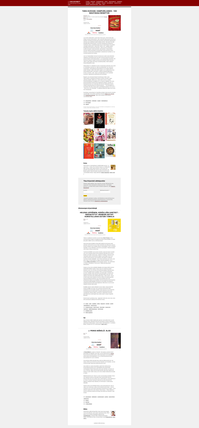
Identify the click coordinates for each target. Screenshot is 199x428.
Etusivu (87, 1)
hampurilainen (88, 100)
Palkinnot (88, 3)
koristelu (107, 303)
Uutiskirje (98, 3)
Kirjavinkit (75, 2)
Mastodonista (109, 417)
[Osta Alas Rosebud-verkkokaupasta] (99, 345)
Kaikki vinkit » (104, 324)
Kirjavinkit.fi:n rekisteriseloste (101, 201)
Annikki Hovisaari (89, 307)
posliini (111, 303)
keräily (98, 303)
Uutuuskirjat (110, 3)
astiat (90, 303)
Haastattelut (117, 3)
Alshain (87, 400)
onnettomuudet (101, 396)
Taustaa (104, 3)
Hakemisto (119, 1)
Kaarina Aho (107, 307)
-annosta (109, 93)
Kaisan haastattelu (105, 172)
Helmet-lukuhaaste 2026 (92, 4)
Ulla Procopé (100, 309)
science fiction (112, 396)
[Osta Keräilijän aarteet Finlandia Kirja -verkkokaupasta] (92, 231)
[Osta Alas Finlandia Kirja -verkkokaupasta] (93, 345)
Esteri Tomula (96, 307)
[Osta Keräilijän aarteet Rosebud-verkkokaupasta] (98, 231)
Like (84, 333)
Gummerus (85, 15)
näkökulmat (94, 396)
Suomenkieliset (100, 1)
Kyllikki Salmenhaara (93, 309)
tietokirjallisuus (104, 100)
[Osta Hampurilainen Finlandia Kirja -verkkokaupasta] (92, 31)
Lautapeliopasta (86, 415)
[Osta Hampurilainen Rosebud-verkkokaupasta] (98, 31)
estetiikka (94, 303)
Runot (106, 1)
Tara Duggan (88, 102)
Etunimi (85, 190)
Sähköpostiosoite (104, 190)
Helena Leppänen (89, 312)
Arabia (87, 303)
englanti (87, 104)
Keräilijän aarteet (89, 310)
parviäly (106, 396)
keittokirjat (94, 100)
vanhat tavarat (94, 305)
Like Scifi (87, 402)
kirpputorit (103, 303)
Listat (93, 3)
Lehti (103, 4)
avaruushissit (88, 396)
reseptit (98, 100)
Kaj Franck (86, 309)
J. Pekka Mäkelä (89, 404)
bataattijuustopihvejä (90, 95)
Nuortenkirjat (112, 1)
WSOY (84, 219)
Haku (100, 4)
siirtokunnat (86, 398)
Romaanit (93, 1)
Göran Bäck (102, 307)
